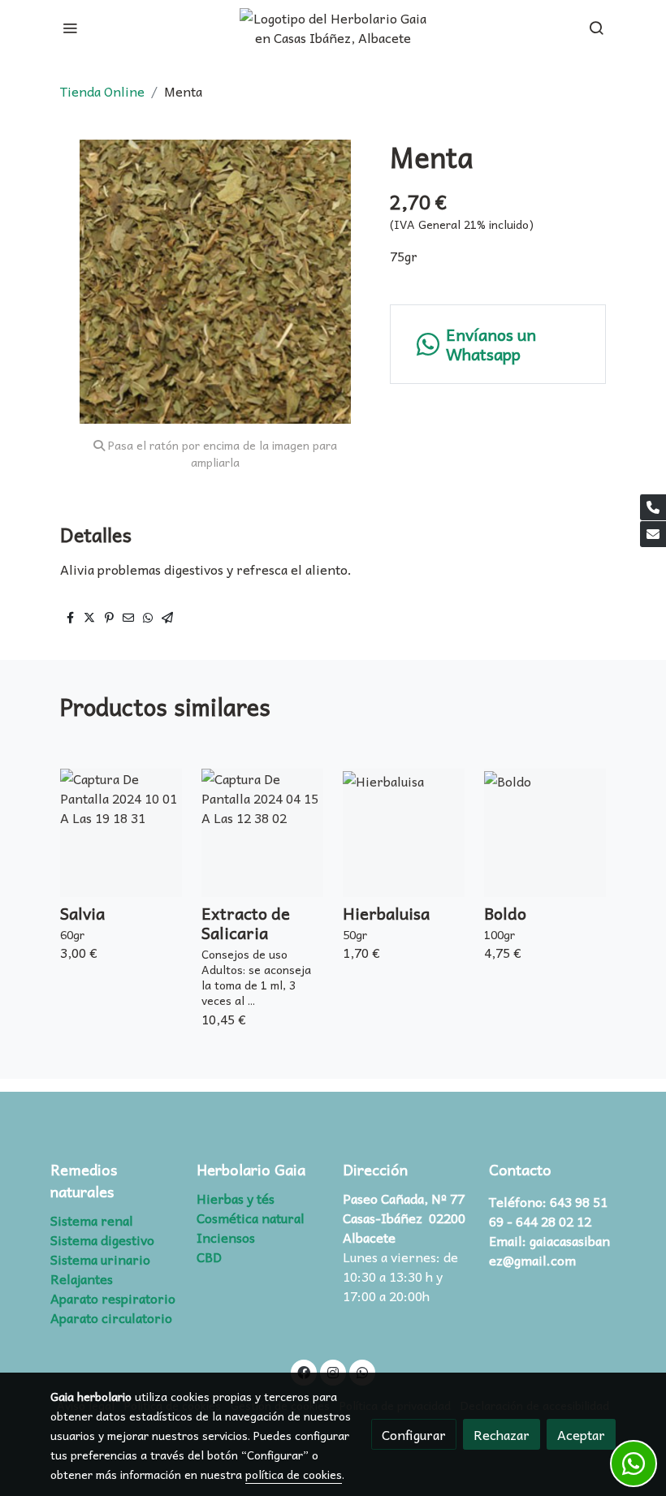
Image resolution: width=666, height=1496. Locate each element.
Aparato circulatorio (111, 1317)
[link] (333, 27)
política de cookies (293, 1474)
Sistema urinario (100, 1259)
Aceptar (581, 1434)
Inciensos (226, 1237)
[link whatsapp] (362, 1371)
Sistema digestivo (102, 1239)
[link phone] (653, 507)
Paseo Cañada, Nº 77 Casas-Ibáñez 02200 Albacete (404, 1218)
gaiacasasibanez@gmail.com (549, 1250)
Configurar (414, 1434)
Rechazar (502, 1434)
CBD (209, 1256)
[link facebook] (304, 1371)
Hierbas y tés (236, 1198)
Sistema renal (91, 1220)
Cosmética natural (251, 1217)
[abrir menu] (70, 27)
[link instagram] (333, 1371)
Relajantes (81, 1278)
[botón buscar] (596, 27)
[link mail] (653, 534)
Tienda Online (102, 90)
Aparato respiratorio (112, 1297)
